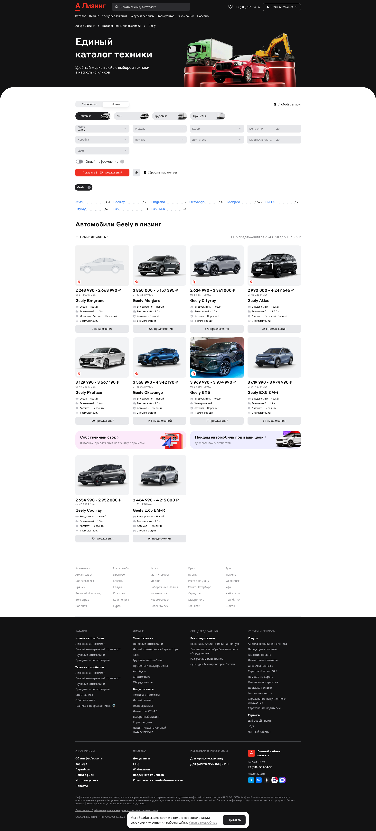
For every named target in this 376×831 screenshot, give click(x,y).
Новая (116, 104)
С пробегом (89, 104)
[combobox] (102, 129)
